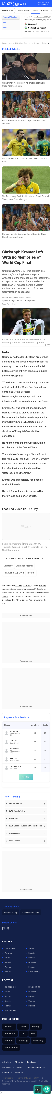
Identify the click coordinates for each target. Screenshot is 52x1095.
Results (31, 953)
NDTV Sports (8, 592)
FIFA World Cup (15, 803)
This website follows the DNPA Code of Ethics (22, 1078)
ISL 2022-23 (10, 987)
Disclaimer (6, 1067)
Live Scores (10, 948)
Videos (8, 962)
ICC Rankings (14, 833)
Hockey (35, 1026)
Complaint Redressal (36, 1067)
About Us (19, 1062)
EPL (6, 27)
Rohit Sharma (14, 841)
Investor (19, 1067)
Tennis (22, 1026)
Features (32, 962)
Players (31, 967)
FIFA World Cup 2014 (23, 43)
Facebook (29, 592)
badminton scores (25, 589)
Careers (5, 1073)
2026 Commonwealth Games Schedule (25, 826)
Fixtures (8, 953)
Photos (44, 10)
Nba (33, 1033)
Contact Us (18, 1073)
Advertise (6, 1062)
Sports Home (7, 43)
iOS (3, 603)
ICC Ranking (34, 971)
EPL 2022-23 (34, 987)
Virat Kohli (13, 818)
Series (31, 948)
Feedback (31, 1062)
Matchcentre (10, 1010)
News (35, 10)
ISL (5, 22)
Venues (8, 971)
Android (39, 600)
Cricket (18, 585)
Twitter (5, 596)
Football (27, 585)
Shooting (23, 1040)
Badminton (10, 1033)
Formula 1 (9, 1026)
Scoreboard (23, 10)
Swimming (38, 1040)
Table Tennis (11, 1047)
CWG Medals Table (17, 811)
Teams (8, 967)
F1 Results (39, 589)
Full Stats (26, 777)
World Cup (7, 10)
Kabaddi (9, 1040)
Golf (23, 1033)
